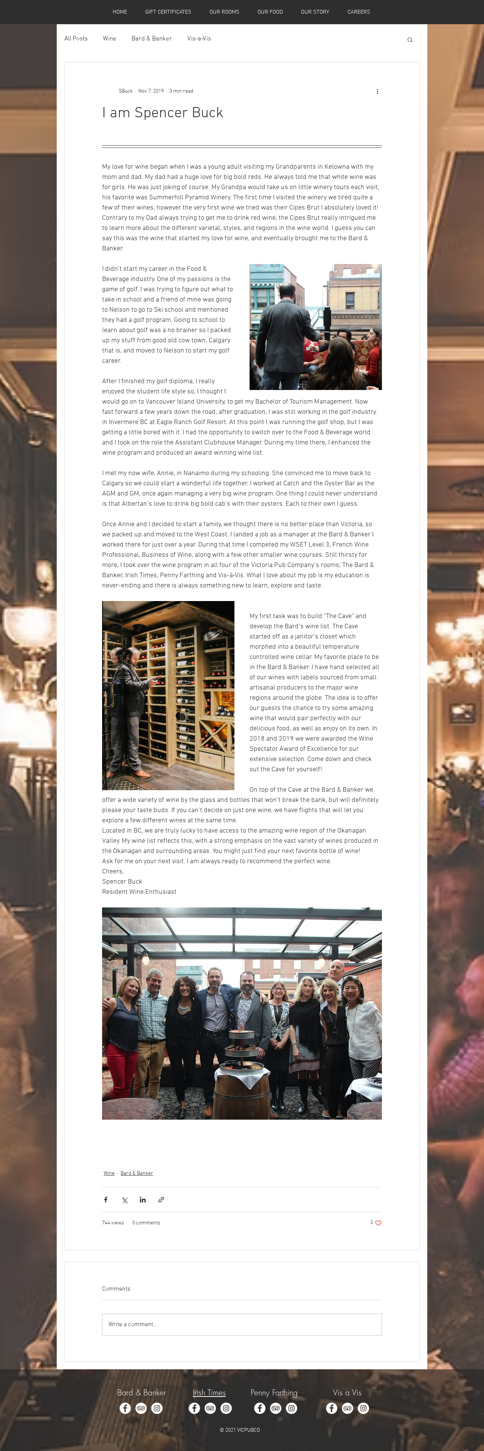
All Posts (76, 39)
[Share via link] (161, 1199)
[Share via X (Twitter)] (124, 1199)
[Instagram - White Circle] (157, 1408)
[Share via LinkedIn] (142, 1199)
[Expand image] (316, 327)
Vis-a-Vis (199, 39)
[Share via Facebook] (105, 1199)
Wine (109, 39)
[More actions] (377, 91)
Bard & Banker (152, 39)
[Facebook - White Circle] (125, 1408)
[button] (410, 39)
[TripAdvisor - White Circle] (141, 1408)
